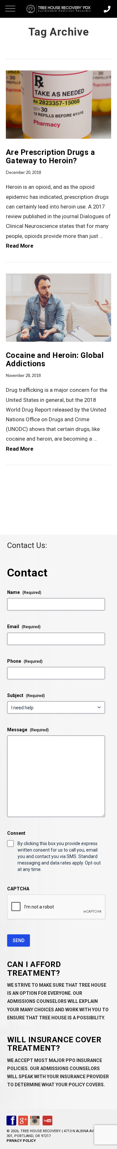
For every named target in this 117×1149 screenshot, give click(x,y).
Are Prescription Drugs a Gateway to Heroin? (50, 156)
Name (24, 592)
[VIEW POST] (58, 104)
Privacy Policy (21, 1141)
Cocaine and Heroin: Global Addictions (55, 359)
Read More (19, 245)
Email (24, 626)
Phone (25, 661)
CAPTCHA (18, 888)
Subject (26, 695)
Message (28, 729)
